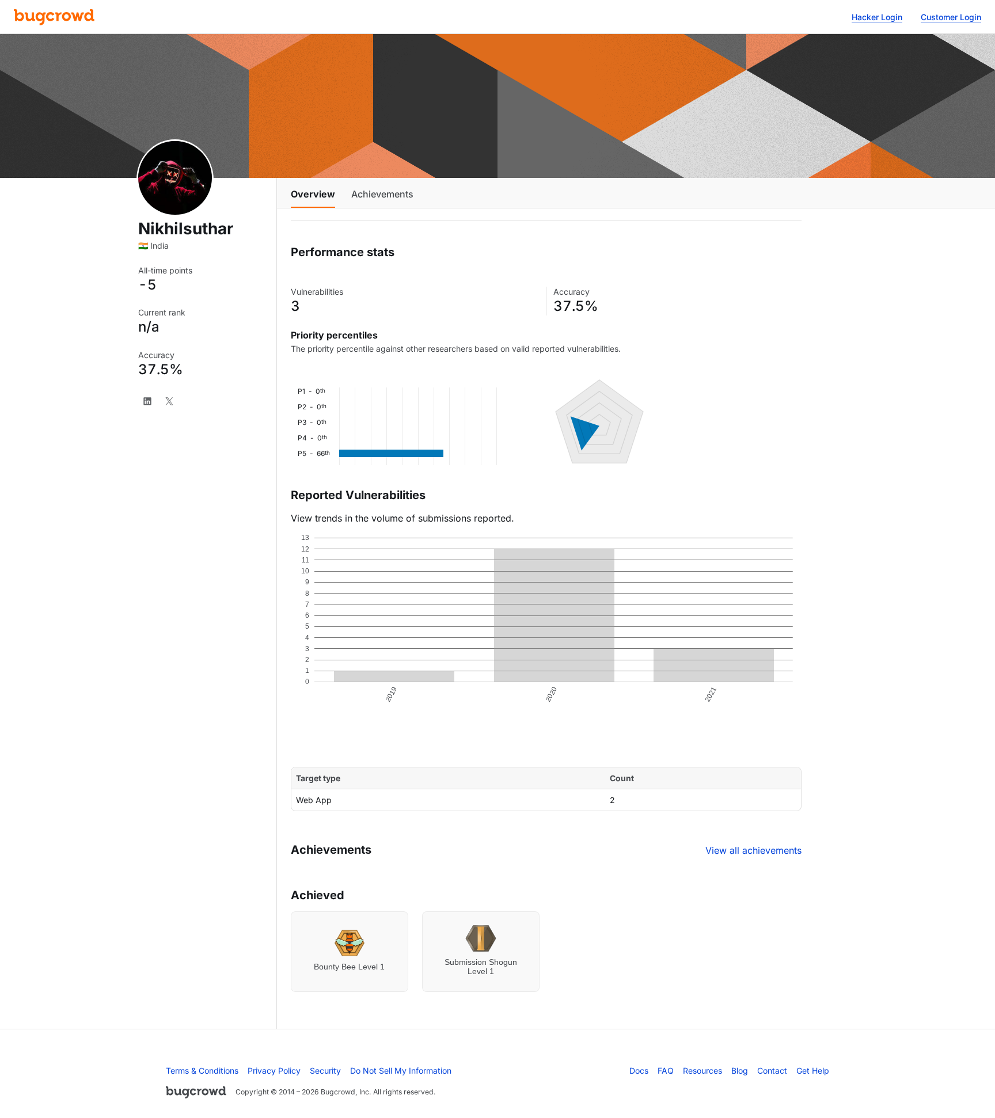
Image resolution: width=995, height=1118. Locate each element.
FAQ (666, 1070)
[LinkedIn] (147, 401)
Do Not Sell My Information (400, 1070)
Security (325, 1070)
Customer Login (951, 17)
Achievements (382, 194)
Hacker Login (877, 17)
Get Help (812, 1070)
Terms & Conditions (202, 1070)
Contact (772, 1070)
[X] (169, 401)
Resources (702, 1070)
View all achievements (753, 850)
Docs (638, 1070)
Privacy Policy (274, 1070)
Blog (739, 1070)
